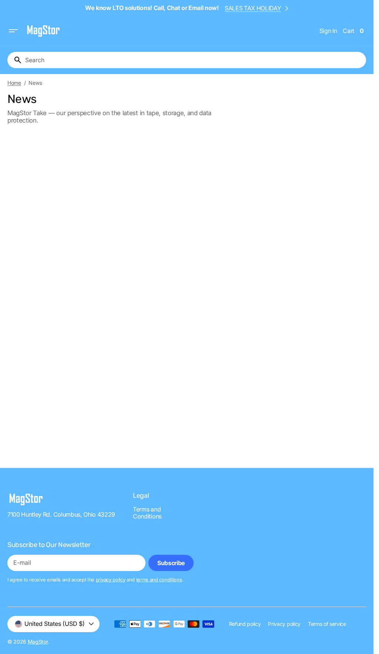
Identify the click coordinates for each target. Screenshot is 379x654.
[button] (13, 31)
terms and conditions (159, 580)
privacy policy (110, 580)
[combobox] (194, 60)
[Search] (14, 60)
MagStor (38, 641)
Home (14, 83)
